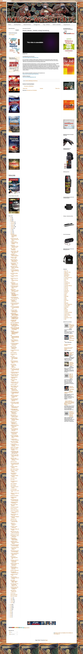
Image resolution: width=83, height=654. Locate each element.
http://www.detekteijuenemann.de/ (29, 77)
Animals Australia (13, 352)
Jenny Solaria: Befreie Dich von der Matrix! (14, 442)
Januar (12, 602)
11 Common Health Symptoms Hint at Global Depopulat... (14, 311)
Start (9, 24)
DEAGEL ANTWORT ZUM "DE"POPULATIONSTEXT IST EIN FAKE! (15, 328)
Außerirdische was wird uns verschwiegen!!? (15, 551)
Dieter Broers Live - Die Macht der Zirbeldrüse (15, 532)
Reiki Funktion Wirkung (14, 469)
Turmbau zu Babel (14, 384)
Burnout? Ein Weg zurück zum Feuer (14, 521)
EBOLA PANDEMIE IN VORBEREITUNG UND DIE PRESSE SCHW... (14, 317)
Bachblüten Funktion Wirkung (14, 467)
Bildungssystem (66, 274)
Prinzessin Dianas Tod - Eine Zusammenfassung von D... (14, 280)
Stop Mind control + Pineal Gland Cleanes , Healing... (15, 542)
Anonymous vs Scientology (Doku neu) (14, 557)
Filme (65, 280)
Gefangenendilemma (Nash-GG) (14, 378)
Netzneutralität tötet (14, 594)
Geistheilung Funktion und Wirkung (14, 503)
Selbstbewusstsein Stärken (13, 498)
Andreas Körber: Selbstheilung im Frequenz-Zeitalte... (14, 539)
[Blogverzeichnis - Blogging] (16, 627)
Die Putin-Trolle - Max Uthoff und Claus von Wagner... (15, 239)
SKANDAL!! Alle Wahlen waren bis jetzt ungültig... (15, 426)
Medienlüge (30, 80)
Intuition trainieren (14, 508)
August (12, 228)
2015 (11, 220)
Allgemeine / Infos (67, 272)
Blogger (46, 640)
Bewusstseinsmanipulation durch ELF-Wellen (15, 545)
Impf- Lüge (66, 289)
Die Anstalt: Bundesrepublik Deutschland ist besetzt (14, 235)
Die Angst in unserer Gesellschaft (14, 527)
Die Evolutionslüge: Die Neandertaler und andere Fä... (14, 399)
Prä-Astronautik (66, 305)
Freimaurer (66, 281)
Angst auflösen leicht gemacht (14, 505)
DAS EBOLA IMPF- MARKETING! (14, 321)
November (13, 223)
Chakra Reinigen (13, 485)
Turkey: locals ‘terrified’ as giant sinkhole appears (15, 554)
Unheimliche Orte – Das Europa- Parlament (14, 383)
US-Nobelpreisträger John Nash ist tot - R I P (15, 373)
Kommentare (12, 634)
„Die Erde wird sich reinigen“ (14, 380)
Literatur (65, 293)
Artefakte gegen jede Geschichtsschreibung (15, 410)
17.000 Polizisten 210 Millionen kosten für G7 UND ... (14, 340)
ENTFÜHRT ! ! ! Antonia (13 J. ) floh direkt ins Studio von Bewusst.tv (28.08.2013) (71, 414)
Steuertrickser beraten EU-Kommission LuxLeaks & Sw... (14, 433)
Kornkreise (66, 292)
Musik (65, 297)
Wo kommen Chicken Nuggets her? (71, 353)
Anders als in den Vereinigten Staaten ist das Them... (15, 577)
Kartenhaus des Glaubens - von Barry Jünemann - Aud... (15, 307)
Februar (12, 601)
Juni (11, 231)
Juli (11, 229)
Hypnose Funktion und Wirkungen (14, 515)
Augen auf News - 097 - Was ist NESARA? (15, 387)
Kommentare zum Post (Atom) (32, 90)
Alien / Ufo (66, 270)
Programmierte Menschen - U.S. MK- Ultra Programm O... (15, 290)
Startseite (41, 88)
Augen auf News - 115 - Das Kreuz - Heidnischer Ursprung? (71, 375)
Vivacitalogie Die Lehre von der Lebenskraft (14, 500)
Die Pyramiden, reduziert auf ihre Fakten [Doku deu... (15, 403)
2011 (11, 609)
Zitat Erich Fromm (14, 461)
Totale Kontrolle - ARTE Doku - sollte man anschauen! (14, 252)
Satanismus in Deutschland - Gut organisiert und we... (14, 283)
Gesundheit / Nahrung (68, 285)
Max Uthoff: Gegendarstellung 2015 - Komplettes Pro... (14, 358)
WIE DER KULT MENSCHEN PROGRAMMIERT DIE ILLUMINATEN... (14, 294)
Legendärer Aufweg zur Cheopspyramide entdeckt (14, 396)
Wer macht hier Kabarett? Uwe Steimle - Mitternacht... (13, 366)
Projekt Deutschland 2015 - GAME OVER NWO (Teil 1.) (15, 393)
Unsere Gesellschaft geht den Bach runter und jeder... (15, 464)
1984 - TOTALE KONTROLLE (13, 249)
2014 (11, 604)
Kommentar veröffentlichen (28, 86)
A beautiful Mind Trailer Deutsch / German (15, 375)
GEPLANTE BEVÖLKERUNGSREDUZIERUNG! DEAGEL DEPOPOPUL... (15, 332)
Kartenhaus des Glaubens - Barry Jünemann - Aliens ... (15, 304)
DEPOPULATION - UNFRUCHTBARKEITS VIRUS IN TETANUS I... (15, 314)
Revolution (66, 309)
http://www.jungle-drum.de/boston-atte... (31, 57)
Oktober (12, 225)
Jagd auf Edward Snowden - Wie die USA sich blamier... (14, 416)
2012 (11, 607)
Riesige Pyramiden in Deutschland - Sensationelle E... (14, 412)
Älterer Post (57, 88)
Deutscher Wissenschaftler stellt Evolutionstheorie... (15, 406)
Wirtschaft (66, 316)
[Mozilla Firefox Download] (20, 627)
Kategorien (37, 24)
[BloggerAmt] (26, 627)
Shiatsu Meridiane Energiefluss (14, 474)
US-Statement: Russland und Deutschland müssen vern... (14, 344)
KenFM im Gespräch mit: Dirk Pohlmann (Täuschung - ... (15, 564)
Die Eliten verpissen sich (14, 570)
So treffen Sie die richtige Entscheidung (15, 439)
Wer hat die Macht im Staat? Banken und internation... (14, 429)
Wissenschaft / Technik (68, 317)
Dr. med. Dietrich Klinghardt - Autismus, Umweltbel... (15, 445)
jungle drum (25, 53)
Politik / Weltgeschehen (68, 304)
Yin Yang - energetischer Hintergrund (15, 512)
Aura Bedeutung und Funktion (14, 482)
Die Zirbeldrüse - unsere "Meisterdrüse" (15, 536)
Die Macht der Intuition (14, 495)
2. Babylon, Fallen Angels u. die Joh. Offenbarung (71, 364)
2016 (11, 219)
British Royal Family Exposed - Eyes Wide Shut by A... (14, 267)
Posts (11, 632)
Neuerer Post (25, 88)
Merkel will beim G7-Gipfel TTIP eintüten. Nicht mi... (14, 362)
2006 (11, 615)
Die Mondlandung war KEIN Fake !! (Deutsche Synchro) (71, 325)
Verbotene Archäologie (68, 312)
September (13, 226)
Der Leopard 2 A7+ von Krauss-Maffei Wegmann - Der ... (14, 584)
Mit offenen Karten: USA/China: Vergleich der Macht (15, 419)
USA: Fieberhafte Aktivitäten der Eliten (14, 572)
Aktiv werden (57, 24)
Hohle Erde (66, 286)
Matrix (65, 294)
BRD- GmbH (66, 276)
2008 (11, 613)
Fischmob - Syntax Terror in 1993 (14, 258)
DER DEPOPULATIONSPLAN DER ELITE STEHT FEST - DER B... (15, 337)
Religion (65, 308)
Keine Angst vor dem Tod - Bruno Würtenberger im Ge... (15, 369)
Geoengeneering (67, 282)
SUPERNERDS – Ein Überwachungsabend (14, 255)
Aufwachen (17, 24)
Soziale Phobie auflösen (14, 510)
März (12, 599)
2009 (11, 612)
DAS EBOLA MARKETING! (15, 322)
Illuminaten (66, 288)
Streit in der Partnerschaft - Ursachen (13, 524)
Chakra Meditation (14, 483)
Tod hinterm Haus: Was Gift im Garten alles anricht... (14, 455)
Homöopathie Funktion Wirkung (14, 476)
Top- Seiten (46, 24)
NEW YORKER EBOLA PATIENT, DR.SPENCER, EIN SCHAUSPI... (15, 325)
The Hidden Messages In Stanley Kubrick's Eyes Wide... (15, 270)
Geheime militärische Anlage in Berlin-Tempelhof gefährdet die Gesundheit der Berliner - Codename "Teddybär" (69, 403)
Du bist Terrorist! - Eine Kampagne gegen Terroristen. (14, 588)
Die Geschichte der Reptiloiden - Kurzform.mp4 (14, 300)
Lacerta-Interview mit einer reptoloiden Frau (15, 298)
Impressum (67, 24)
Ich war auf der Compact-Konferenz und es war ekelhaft (68, 348)
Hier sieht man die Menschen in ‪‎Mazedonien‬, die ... (14, 422)
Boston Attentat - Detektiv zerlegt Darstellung (14, 347)
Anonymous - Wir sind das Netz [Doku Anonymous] (14, 561)
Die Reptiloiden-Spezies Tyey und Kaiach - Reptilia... (14, 287)
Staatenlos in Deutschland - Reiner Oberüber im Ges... (14, 246)
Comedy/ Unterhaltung (68, 277)
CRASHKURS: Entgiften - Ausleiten (14, 449)
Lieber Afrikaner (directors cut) (13, 591)
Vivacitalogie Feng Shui (14, 507)
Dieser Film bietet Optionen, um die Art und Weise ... (15, 459)
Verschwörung (35, 80)
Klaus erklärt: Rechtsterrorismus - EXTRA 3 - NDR (14, 581)
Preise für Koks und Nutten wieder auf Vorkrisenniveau (14, 260)
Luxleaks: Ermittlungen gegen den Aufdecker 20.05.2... (15, 436)
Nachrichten (27, 24)
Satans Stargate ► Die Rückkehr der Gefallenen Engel (14, 264)
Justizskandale (66, 290)
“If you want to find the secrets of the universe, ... (15, 548)
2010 (11, 610)
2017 (11, 217)
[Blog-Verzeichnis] (11, 627)
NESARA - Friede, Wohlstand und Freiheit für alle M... (14, 389)
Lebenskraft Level (13, 519)
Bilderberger (66, 273)
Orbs (65, 301)
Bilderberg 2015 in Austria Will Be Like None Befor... (14, 567)
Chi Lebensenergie (14, 489)
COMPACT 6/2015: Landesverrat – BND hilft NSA (14, 242)
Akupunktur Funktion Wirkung (14, 471)
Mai (11, 232)
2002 (11, 616)
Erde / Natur (66, 278)
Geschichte (27, 80)
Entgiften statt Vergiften (14, 447)
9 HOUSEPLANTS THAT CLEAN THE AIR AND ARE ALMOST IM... (14, 452)
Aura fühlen (13, 479)
